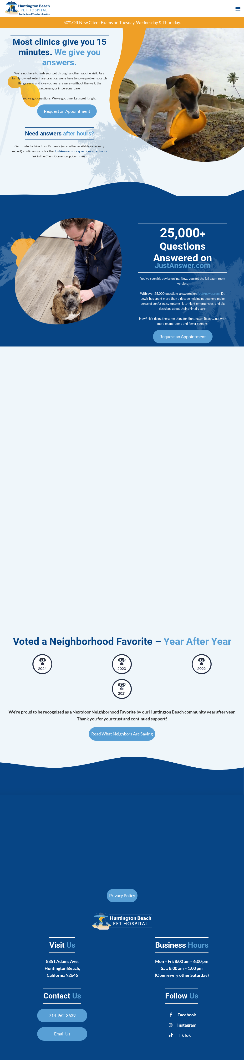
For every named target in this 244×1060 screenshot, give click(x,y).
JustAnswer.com (182, 265)
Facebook (187, 1014)
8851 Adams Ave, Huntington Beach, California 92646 (62, 968)
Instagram (186, 1025)
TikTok (184, 1035)
